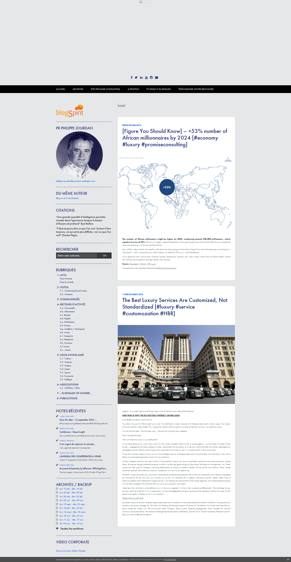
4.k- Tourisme (66, 342)
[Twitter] (136, 77)
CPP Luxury (151, 263)
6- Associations (67, 384)
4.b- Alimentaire (67, 311)
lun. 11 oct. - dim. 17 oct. (71, 519)
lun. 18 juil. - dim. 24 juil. (71, 508)
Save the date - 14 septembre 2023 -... (78, 419)
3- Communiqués (68, 299)
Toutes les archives (72, 528)
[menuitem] (64, 89)
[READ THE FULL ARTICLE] (133, 498)
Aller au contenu (10, 5)
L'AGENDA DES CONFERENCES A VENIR (80, 456)
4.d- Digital (65, 318)
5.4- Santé (65, 369)
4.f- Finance (65, 325)
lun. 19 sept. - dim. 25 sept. (72, 504)
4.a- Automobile (67, 308)
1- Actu (62, 275)
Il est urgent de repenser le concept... (77, 444)
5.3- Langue (65, 365)
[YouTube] (146, 77)
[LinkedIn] (141, 77)
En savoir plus (170, 559)
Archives (78, 89)
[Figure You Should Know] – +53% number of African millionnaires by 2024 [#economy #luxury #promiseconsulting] (174, 137)
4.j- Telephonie (66, 339)
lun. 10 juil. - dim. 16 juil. (71, 489)
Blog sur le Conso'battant (67, 198)
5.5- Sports (65, 372)
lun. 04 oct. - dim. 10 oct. (71, 523)
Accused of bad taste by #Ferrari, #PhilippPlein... (83, 468)
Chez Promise (66, 278)
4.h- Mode (65, 332)
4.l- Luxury (65, 346)
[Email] (156, 77)
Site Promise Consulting (105, 89)
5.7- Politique (66, 379)
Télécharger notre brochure (196, 89)
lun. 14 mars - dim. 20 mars (72, 512)
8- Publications (67, 398)
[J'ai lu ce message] (288, 559)
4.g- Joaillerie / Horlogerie (72, 328)
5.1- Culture (65, 358)
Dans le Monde (67, 282)
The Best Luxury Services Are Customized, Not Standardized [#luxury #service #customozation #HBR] (174, 306)
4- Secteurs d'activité (71, 304)
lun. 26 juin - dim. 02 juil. (71, 496)
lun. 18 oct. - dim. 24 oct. (71, 516)
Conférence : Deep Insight (72, 431)
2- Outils (62, 287)
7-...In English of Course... (74, 393)
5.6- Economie (66, 375)
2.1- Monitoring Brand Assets (73, 290)
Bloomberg (134, 263)
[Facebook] (131, 77)
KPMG (143, 263)
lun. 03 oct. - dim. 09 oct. (71, 500)
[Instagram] (151, 77)
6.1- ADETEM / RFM (70, 387)
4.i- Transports (66, 335)
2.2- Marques (66, 294)
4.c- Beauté (65, 315)
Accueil (60, 89)
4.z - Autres (65, 349)
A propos (133, 89)
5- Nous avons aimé (70, 355)
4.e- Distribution (67, 321)
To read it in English (158, 89)
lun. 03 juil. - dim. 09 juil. (71, 492)
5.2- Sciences (66, 362)
